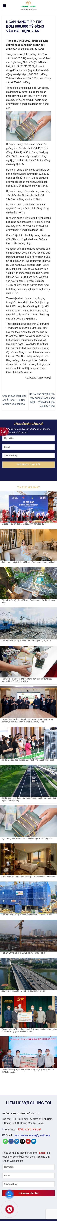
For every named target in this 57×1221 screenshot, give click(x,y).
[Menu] (4, 5)
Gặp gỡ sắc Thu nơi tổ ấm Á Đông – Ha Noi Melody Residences (14, 399)
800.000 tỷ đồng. (34, 48)
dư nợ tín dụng (40, 40)
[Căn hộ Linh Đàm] (28, 5)
